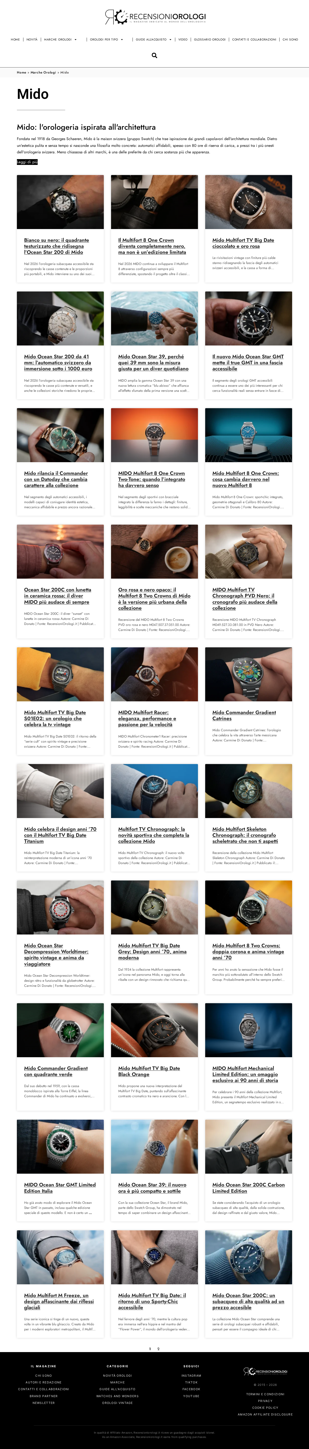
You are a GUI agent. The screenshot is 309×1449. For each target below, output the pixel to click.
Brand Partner (44, 1396)
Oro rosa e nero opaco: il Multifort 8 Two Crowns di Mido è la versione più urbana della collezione (154, 599)
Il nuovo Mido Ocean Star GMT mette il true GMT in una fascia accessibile (248, 362)
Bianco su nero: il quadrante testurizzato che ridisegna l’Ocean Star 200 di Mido (56, 246)
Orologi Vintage (117, 1403)
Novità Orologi (117, 1375)
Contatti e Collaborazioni (254, 39)
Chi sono (290, 39)
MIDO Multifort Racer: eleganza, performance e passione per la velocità (147, 718)
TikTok (191, 1382)
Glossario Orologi (210, 39)
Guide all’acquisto (151, 39)
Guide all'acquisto (117, 1389)
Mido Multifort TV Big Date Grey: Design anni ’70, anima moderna (152, 951)
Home (15, 39)
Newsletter (44, 1403)
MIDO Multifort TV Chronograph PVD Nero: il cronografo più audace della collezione (244, 599)
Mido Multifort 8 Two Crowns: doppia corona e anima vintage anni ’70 (248, 951)
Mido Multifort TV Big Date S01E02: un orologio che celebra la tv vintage (55, 718)
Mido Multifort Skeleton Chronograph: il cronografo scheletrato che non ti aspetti (245, 835)
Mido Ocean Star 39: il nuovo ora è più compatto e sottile (152, 1187)
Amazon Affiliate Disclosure (265, 1414)
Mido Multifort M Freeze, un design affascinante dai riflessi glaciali (59, 1301)
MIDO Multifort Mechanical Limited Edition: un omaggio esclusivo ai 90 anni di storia (245, 1074)
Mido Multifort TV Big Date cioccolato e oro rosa (243, 243)
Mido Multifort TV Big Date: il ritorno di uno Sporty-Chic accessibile (152, 1301)
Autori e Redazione (44, 1382)
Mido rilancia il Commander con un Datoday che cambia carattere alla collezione (56, 479)
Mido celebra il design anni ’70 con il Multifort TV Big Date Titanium (60, 835)
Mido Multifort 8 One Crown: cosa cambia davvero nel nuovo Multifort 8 (245, 479)
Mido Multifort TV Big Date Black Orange (149, 1071)
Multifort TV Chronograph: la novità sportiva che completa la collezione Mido (153, 835)
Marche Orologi (58, 39)
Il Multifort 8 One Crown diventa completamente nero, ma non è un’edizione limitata (152, 246)
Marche (117, 1382)
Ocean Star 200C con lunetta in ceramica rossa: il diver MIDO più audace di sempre (57, 595)
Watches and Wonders (117, 1396)
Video (183, 39)
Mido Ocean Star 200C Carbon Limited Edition (248, 1187)
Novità (32, 39)
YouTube (191, 1396)
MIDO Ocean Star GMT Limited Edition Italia (60, 1187)
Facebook (191, 1389)
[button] (155, 55)
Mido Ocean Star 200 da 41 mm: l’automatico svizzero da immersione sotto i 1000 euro (58, 362)
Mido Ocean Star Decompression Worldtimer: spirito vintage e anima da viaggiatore (56, 955)
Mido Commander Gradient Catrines (244, 715)
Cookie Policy (265, 1408)
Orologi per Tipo (104, 39)
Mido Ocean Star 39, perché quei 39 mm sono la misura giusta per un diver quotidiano (153, 362)
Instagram (192, 1375)
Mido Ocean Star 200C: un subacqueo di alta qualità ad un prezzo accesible (248, 1301)
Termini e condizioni (265, 1394)
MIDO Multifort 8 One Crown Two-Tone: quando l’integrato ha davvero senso (151, 479)
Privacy (265, 1401)
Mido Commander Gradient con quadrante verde (56, 1071)
